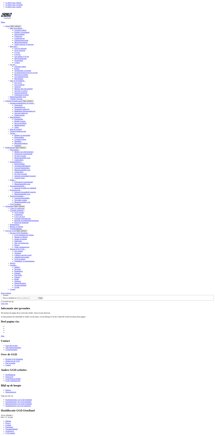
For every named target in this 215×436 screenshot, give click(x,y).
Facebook (18, 400)
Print (2, 336)
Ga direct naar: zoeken (13, 7)
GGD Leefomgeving (12, 381)
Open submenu (15, 26)
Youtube (18, 406)
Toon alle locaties (11, 346)
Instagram (18, 404)
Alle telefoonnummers (13, 348)
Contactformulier (11, 350)
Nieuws (8, 390)
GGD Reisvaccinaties (13, 379)
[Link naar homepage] (6, 20)
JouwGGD (9, 377)
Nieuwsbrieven (10, 392)
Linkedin (18, 402)
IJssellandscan (10, 375)
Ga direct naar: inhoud (13, 3)
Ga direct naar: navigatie (14, 5)
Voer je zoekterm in (9, 298)
